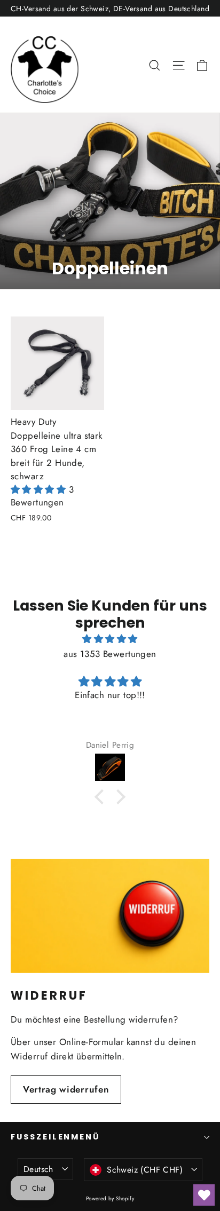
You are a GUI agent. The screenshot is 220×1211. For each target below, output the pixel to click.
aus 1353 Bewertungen (110, 653)
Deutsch (38, 1169)
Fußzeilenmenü (55, 1136)
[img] (110, 638)
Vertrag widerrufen (66, 1089)
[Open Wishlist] (204, 1195)
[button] (40, 489)
